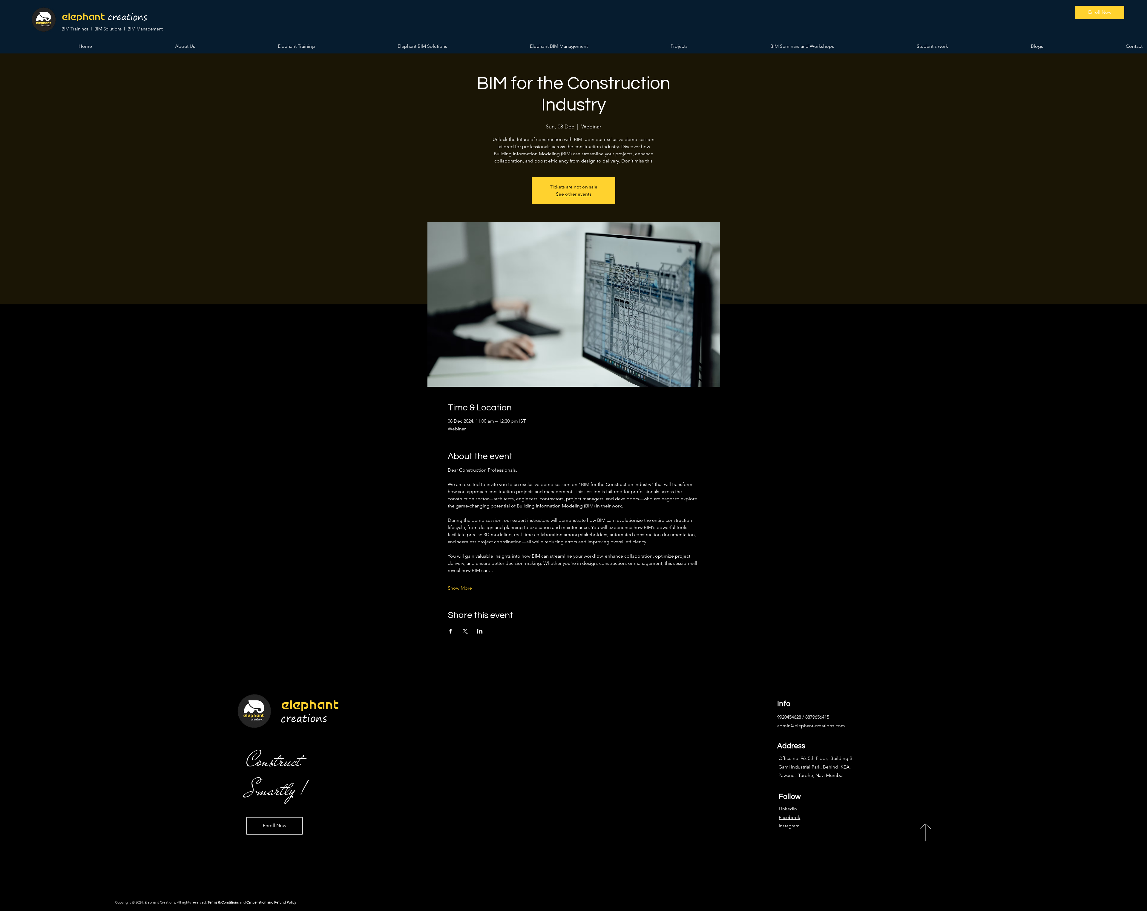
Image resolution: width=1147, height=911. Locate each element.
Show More (460, 588)
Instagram (789, 826)
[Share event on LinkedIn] (480, 631)
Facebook (789, 817)
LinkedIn (788, 809)
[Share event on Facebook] (450, 631)
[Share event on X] (465, 631)
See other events (573, 194)
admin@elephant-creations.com (811, 726)
